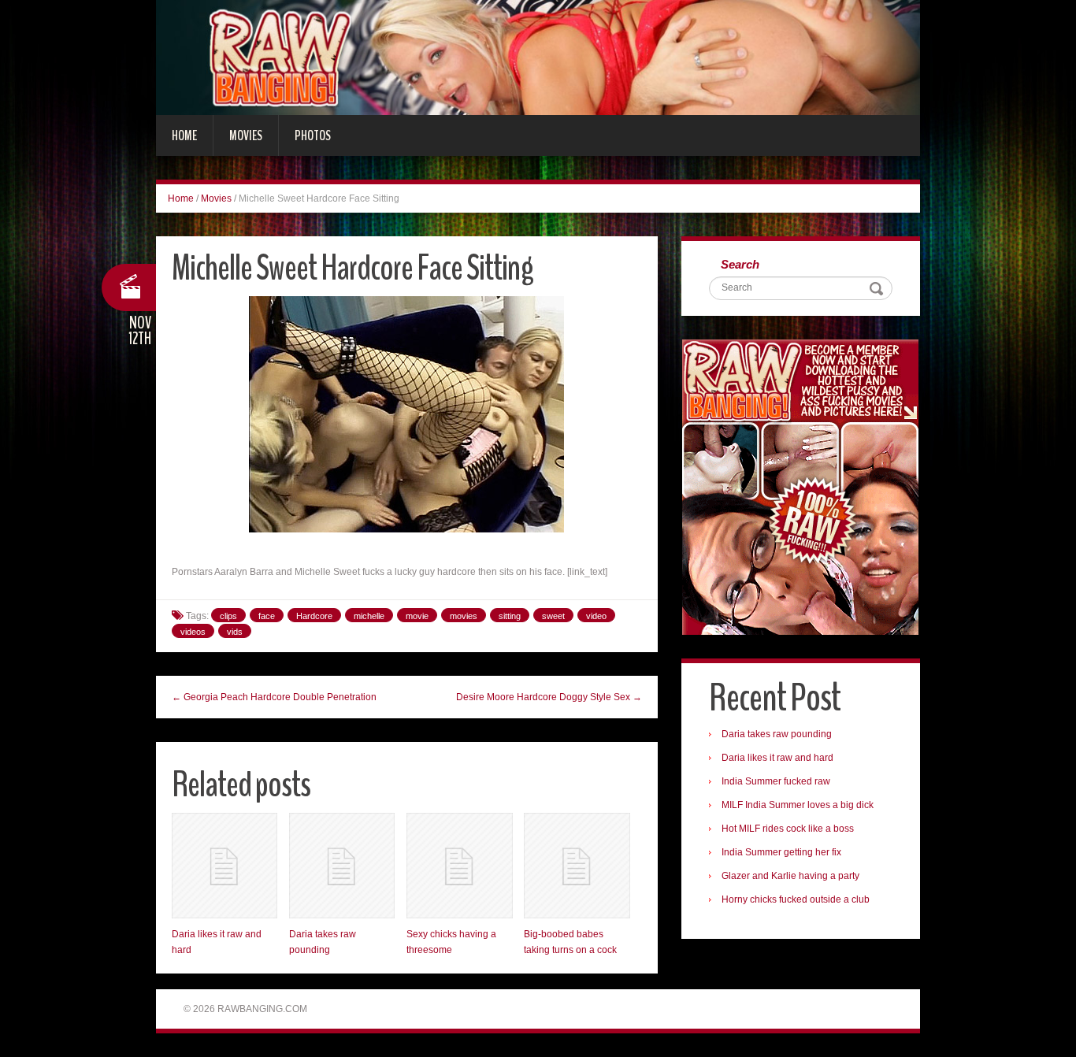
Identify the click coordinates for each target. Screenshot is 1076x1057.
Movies (245, 135)
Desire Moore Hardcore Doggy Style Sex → (549, 697)
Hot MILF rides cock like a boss (788, 828)
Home (184, 135)
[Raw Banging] (538, 56)
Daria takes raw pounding (777, 734)
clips (228, 616)
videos (193, 631)
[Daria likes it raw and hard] (224, 865)
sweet (553, 616)
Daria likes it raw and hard (777, 757)
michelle (369, 616)
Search (740, 264)
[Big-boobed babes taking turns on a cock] (576, 865)
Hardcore (314, 616)
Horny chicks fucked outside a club (796, 899)
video (596, 616)
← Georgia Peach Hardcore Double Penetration (274, 697)
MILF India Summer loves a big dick (798, 804)
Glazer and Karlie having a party (790, 875)
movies (463, 616)
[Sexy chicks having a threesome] (459, 865)
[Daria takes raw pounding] (342, 865)
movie (417, 616)
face (266, 616)
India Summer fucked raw (776, 781)
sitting (510, 616)
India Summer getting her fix (781, 852)
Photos (313, 135)
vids (235, 631)
